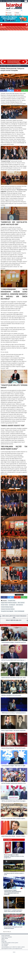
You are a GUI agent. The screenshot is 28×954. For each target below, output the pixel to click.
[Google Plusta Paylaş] (17, 90)
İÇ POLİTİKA (10, 66)
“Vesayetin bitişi (11, 600)
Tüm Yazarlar (4, 945)
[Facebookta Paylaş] (3, 90)
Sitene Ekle (3, 941)
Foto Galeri (18, 15)
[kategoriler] (26, 24)
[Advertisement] (14, 45)
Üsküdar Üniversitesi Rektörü (7, 609)
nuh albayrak (12, 604)
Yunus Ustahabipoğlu (19, 611)
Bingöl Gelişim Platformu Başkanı (9, 602)
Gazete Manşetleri (5, 935)
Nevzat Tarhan (4, 604)
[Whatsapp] (24, 90)
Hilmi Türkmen (21, 602)
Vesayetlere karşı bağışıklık (7, 611)
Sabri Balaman (19, 604)
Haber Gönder (4, 938)
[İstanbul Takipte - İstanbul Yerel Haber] (14, 5)
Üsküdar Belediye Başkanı (7, 607)
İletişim (17, 12)
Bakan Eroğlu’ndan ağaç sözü (13, 620)
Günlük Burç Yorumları (6, 937)
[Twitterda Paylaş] (10, 90)
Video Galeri (9, 15)
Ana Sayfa (9, 12)
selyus (14, 952)
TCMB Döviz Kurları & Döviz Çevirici (9, 942)
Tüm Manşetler (5, 944)
